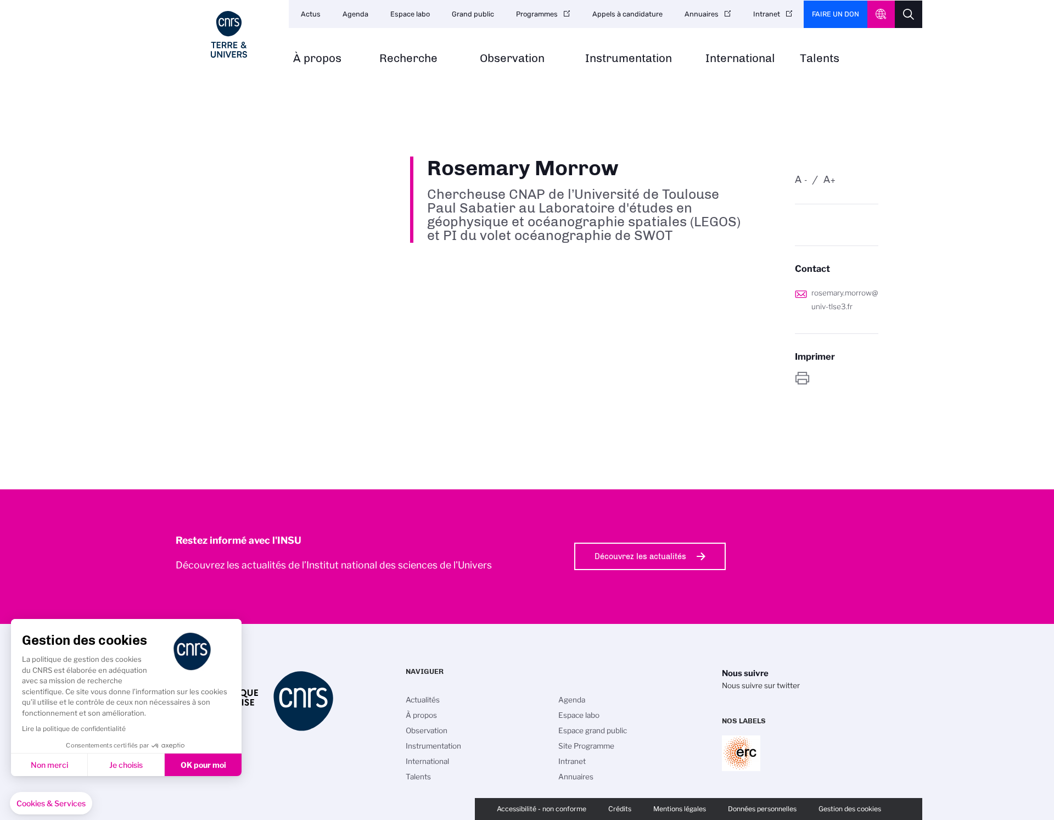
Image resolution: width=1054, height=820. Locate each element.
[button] (51, 803)
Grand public (473, 14)
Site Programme (586, 745)
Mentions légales (679, 809)
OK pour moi (203, 764)
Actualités (423, 699)
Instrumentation (628, 58)
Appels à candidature (627, 14)
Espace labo (410, 14)
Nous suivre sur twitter (761, 685)
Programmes (537, 14)
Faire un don (835, 14)
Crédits (619, 809)
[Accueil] (229, 34)
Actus (311, 14)
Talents (819, 58)
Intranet (766, 14)
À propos (317, 58)
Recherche (408, 58)
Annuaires (702, 14)
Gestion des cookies (849, 809)
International (740, 58)
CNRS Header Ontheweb (881, 14)
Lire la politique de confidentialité (74, 728)
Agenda (355, 14)
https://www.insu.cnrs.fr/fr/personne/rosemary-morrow (836, 378)
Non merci (49, 764)
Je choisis (126, 764)
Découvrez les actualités (640, 556)
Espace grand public (592, 730)
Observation (512, 58)
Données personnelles (762, 809)
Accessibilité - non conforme (541, 809)
